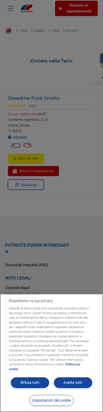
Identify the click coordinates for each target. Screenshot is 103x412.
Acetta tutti (72, 383)
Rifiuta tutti (30, 383)
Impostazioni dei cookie (51, 400)
